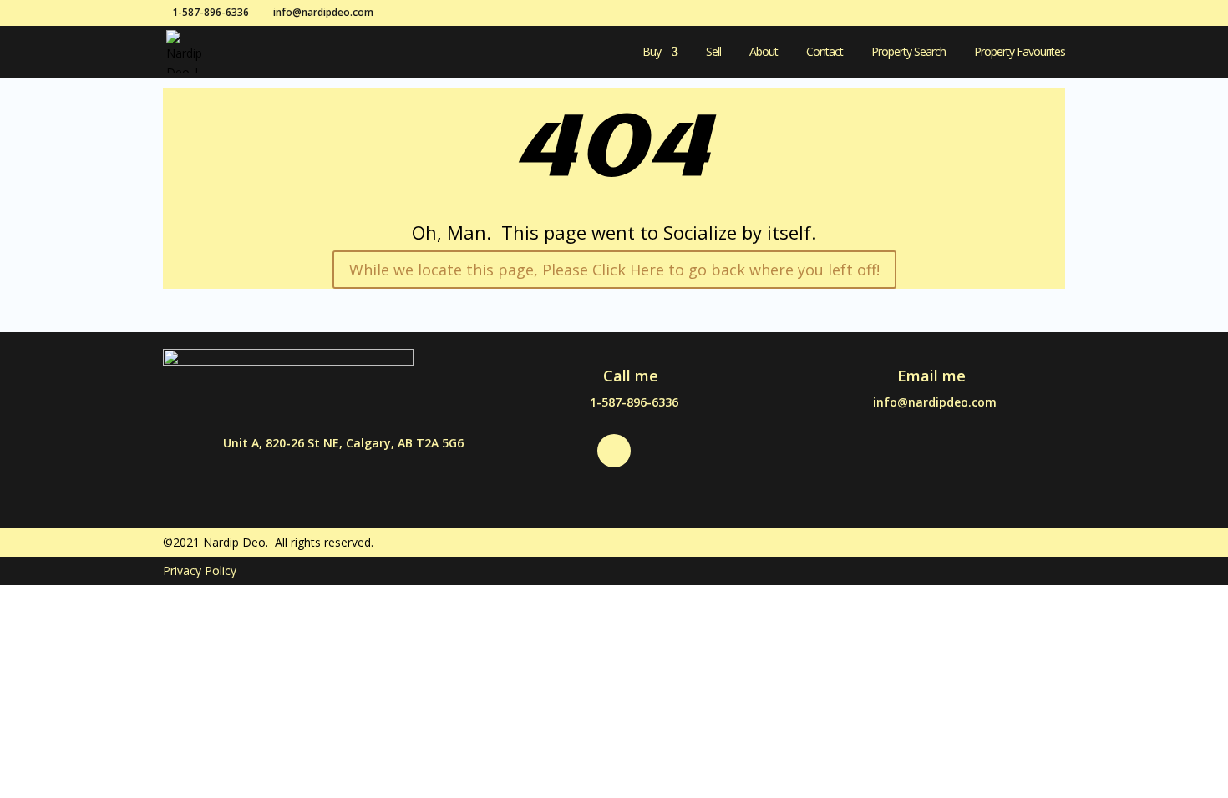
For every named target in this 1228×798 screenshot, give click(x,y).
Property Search (908, 52)
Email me (931, 376)
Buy (651, 52)
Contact (824, 52)
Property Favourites (1019, 52)
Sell (713, 52)
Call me (630, 376)
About (763, 52)
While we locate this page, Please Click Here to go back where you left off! (614, 270)
